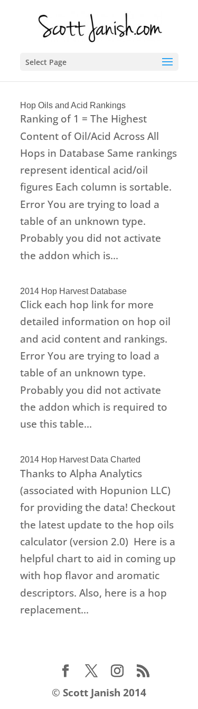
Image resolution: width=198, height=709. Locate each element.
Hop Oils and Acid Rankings (73, 105)
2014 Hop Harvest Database (73, 291)
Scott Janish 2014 (104, 692)
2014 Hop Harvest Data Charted (80, 459)
